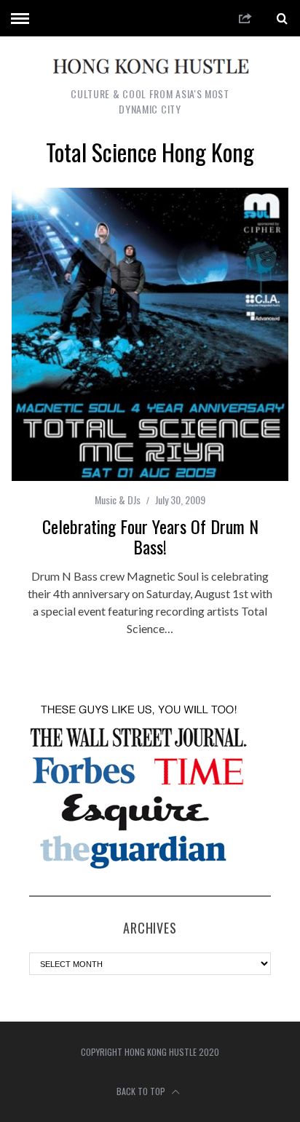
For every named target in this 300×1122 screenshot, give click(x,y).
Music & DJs (118, 499)
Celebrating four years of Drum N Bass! (150, 536)
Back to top (142, 1091)
